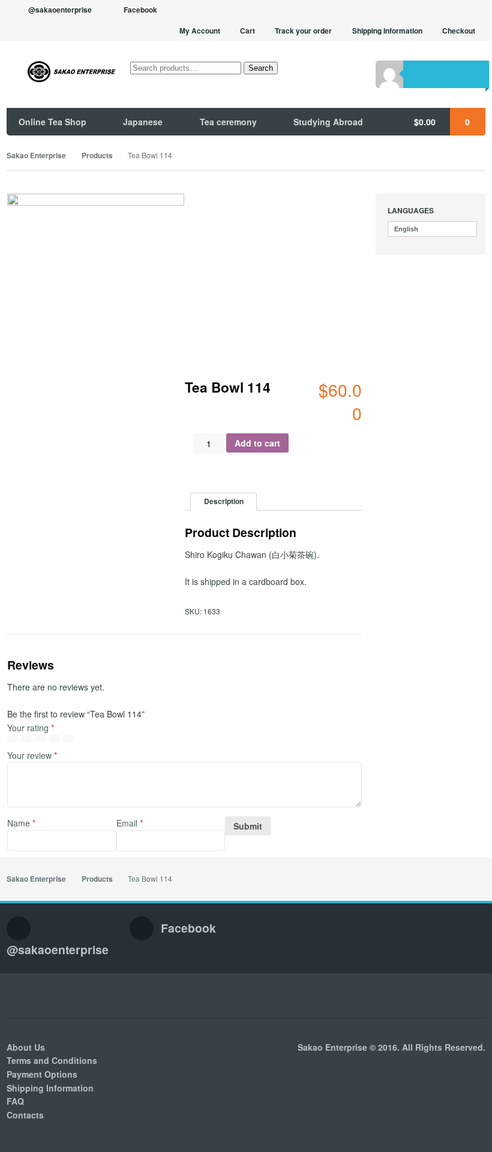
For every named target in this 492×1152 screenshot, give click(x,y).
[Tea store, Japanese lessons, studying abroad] (61, 72)
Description (224, 501)
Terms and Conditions (52, 1060)
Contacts (25, 1115)
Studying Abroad (328, 122)
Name (21, 823)
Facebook (140, 10)
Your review (32, 755)
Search (260, 68)
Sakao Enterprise (36, 155)
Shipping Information (387, 31)
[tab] (223, 502)
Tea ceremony (228, 122)
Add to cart (257, 443)
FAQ (15, 1101)
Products (97, 155)
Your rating (30, 728)
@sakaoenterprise (60, 10)
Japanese (143, 122)
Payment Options (42, 1074)
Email (129, 823)
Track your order (303, 31)
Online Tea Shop (52, 122)
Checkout (458, 31)
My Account (199, 31)
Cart (247, 31)
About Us (26, 1047)
